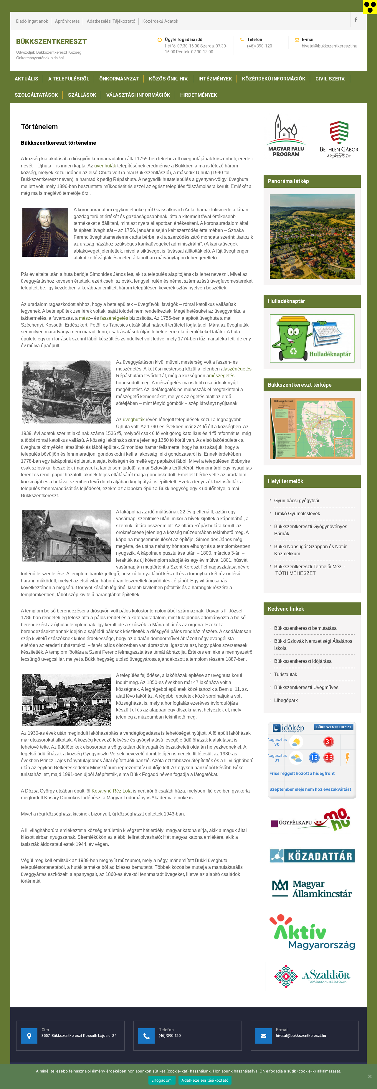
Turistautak (285, 674)
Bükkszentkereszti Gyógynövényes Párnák (310, 530)
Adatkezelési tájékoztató (111, 21)
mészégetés (221, 375)
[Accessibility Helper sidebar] (370, 7)
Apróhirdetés (67, 21)
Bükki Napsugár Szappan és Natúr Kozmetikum (310, 550)
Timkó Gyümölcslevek (297, 513)
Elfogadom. (162, 1080)
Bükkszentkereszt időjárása (303, 661)
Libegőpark (286, 700)
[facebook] (355, 19)
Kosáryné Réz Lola (112, 790)
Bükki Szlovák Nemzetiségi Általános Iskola (313, 644)
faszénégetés (114, 318)
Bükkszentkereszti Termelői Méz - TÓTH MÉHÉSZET (309, 570)
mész (84, 318)
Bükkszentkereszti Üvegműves (306, 687)
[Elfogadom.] (370, 1076)
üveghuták (105, 165)
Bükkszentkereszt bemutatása (305, 628)
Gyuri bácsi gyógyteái (296, 500)
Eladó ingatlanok (32, 21)
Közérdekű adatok (160, 21)
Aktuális (26, 79)
